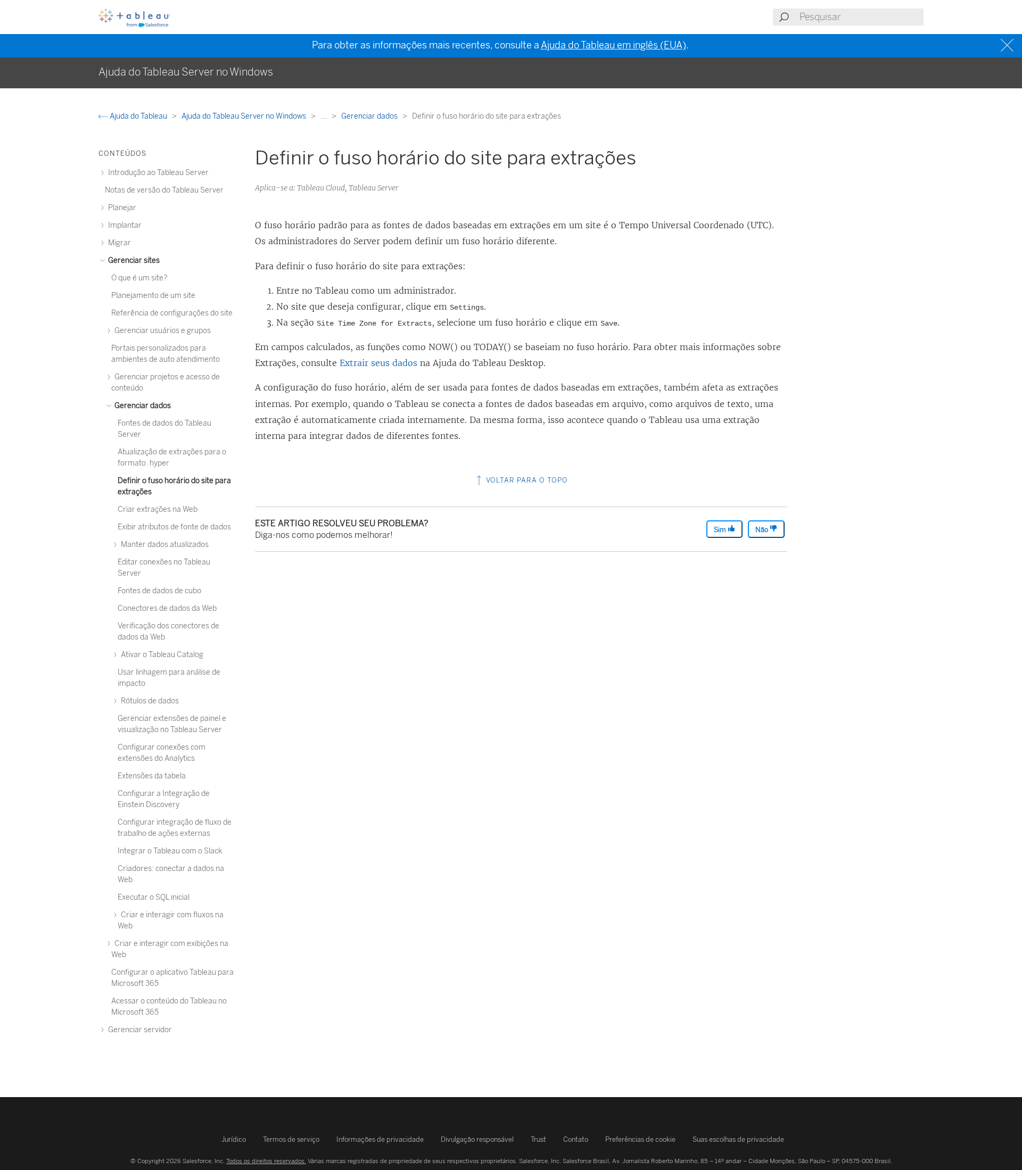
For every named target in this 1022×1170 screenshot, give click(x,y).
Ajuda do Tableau (138, 116)
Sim (721, 530)
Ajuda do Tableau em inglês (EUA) (613, 45)
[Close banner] (1008, 45)
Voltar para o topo (526, 480)
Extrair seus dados (378, 363)
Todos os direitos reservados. (266, 1161)
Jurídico (233, 1139)
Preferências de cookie (640, 1139)
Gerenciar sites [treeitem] (133, 260)
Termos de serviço (291, 1139)
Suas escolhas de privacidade (738, 1139)
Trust (538, 1139)
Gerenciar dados (370, 116)
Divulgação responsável (477, 1139)
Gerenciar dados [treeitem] (142, 405)
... (324, 116)
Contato (575, 1139)
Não (762, 530)
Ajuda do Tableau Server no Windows (245, 116)
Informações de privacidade (380, 1139)
